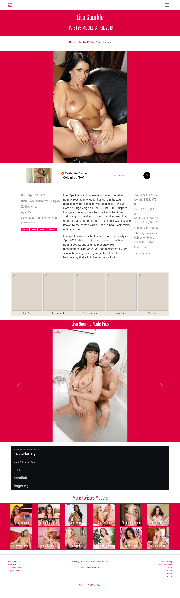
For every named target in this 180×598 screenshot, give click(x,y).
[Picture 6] (93, 437)
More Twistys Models (90, 498)
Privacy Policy (166, 561)
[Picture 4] (80, 437)
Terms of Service (165, 564)
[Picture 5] (86, 437)
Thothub (82, 585)
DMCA (169, 567)
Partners (168, 573)
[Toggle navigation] (167, 4)
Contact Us (167, 576)
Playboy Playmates (16, 570)
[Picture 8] (105, 437)
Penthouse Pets (14, 567)
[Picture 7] (99, 437)
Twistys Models (87, 42)
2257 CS (168, 570)
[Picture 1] (61, 437)
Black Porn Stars (15, 561)
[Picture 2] (67, 437)
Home (72, 42)
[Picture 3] (74, 437)
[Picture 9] (112, 437)
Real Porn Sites (94, 585)
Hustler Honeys (14, 564)
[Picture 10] (118, 437)
